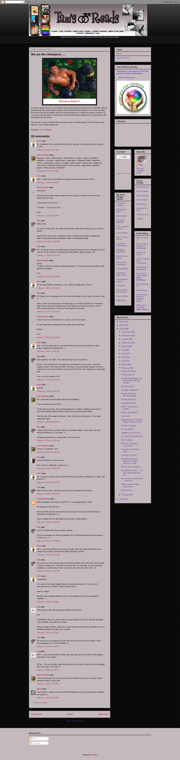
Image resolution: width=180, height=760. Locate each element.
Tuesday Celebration (129, 390)
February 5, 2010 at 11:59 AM (48, 468)
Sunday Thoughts (128, 425)
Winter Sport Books (129, 412)
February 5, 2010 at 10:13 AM (48, 312)
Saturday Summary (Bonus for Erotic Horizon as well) (129, 461)
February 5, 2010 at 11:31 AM (48, 441)
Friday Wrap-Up (128, 375)
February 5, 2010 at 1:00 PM (48, 602)
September (127, 343)
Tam (41, 130)
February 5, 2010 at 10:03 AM (48, 277)
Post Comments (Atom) (75, 721)
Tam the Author (123, 58)
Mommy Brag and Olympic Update (129, 394)
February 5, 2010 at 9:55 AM (48, 171)
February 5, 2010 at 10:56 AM (48, 391)
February (126, 368)
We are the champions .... (132, 467)
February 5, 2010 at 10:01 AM (48, 255)
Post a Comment (40, 703)
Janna (39, 689)
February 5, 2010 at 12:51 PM (48, 571)
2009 (122, 499)
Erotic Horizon (43, 187)
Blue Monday (126, 490)
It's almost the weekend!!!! (132, 436)
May (124, 357)
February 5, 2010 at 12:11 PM (48, 494)
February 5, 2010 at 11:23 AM (48, 422)
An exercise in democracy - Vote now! (132, 479)
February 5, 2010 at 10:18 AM (48, 337)
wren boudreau (43, 155)
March (125, 364)
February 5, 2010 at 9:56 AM (48, 182)
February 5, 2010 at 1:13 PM (48, 633)
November (126, 335)
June (124, 353)
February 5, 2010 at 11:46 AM (48, 452)
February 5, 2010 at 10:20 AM (48, 351)
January (125, 495)
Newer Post (36, 714)
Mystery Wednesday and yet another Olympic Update (131, 380)
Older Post (103, 714)
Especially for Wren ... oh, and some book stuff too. (132, 472)
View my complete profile (140, 170)
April (124, 361)
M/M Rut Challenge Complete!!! (129, 444)
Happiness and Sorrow (130, 433)
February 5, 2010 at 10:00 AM (48, 242)
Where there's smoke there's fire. (130, 485)
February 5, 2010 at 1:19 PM (48, 646)
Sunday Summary (128, 371)
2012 (122, 321)
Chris (39, 141)
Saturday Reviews (128, 403)
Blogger (94, 755)
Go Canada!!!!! (127, 429)
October (125, 339)
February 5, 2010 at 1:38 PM (48, 670)
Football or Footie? (129, 455)
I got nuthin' (126, 416)
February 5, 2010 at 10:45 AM (48, 380)
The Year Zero (142, 214)
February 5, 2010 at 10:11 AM (48, 288)
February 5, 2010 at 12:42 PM (48, 555)
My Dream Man (127, 386)
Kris (38, 457)
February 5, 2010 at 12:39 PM (48, 541)
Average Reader (43, 499)
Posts (34, 739)
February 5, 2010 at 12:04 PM (48, 482)
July (124, 350)
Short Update (126, 440)
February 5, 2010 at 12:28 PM (48, 522)
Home (70, 714)
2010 (122, 329)
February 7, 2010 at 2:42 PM (48, 698)
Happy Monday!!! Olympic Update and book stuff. (132, 421)
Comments (36, 743)
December (126, 332)
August (125, 346)
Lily (38, 607)
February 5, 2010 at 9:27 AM (48, 150)
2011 (122, 325)
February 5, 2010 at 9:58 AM (48, 216)
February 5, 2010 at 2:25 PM (48, 684)
